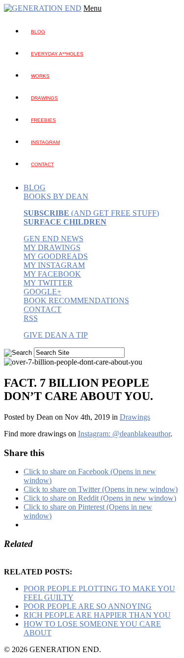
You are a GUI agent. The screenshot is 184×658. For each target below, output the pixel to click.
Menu (92, 8)
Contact (42, 164)
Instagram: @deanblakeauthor (124, 433)
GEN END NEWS (53, 238)
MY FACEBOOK (52, 274)
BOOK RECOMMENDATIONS (76, 300)
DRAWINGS (44, 98)
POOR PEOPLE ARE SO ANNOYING (88, 606)
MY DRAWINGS (52, 247)
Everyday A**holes (57, 54)
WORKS (40, 76)
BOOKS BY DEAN (56, 196)
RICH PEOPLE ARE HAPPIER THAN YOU (97, 615)
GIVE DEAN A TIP (56, 335)
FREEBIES (43, 120)
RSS (31, 318)
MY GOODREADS (56, 256)
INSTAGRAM (45, 142)
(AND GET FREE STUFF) (91, 213)
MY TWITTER (48, 283)
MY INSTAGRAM (54, 265)
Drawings (135, 417)
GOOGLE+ (42, 291)
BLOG (38, 31)
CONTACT (42, 309)
